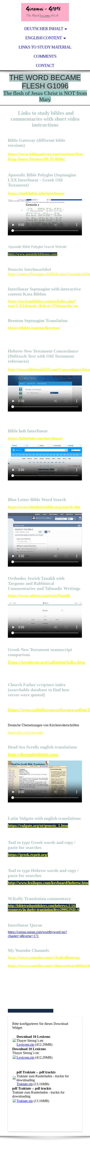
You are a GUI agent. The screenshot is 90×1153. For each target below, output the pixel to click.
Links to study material (45, 47)
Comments (45, 56)
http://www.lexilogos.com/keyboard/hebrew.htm (48, 883)
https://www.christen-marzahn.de (30, 1011)
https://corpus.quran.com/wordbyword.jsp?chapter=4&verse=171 (37, 934)
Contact (45, 65)
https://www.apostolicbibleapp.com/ (32, 254)
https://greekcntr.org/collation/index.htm (46, 662)
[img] (45, 12)
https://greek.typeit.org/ (28, 854)
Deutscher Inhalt (43, 28)
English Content (43, 38)
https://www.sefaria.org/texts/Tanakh (39, 595)
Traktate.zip (25, 1084)
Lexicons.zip (25, 1044)
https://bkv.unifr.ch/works (25, 732)
